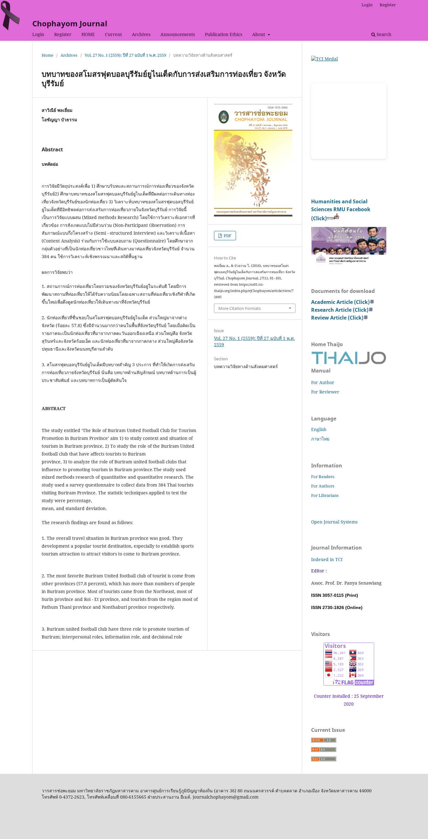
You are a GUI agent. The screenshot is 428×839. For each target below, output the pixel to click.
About (259, 34)
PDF (227, 235)
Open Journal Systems (334, 522)
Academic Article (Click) (340, 302)
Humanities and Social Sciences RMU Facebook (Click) (340, 210)
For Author (322, 382)
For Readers (322, 476)
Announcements (177, 34)
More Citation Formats (239, 308)
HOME (88, 34)
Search (383, 34)
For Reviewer (325, 392)
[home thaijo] (348, 363)
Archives (141, 34)
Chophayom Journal (69, 23)
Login (38, 34)
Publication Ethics (223, 34)
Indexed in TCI (326, 559)
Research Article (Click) (339, 309)
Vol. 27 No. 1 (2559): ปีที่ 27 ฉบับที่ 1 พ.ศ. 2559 (125, 55)
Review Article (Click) (337, 317)
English (318, 429)
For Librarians (325, 495)
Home (47, 55)
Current (113, 34)
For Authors (322, 486)
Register (62, 34)
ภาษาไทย (320, 439)
